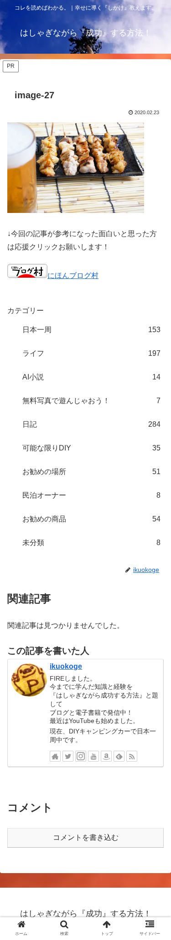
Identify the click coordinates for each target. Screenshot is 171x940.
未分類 (91, 542)
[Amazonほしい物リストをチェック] (106, 756)
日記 (91, 424)
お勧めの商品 (91, 519)
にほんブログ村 (72, 275)
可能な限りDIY (91, 448)
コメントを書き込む (86, 837)
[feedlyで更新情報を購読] (119, 756)
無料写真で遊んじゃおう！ (91, 400)
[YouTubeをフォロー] (93, 756)
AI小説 (91, 377)
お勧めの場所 (91, 471)
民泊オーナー (91, 495)
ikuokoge (66, 666)
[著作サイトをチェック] (55, 756)
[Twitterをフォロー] (67, 756)
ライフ (91, 353)
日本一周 (91, 330)
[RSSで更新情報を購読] (131, 756)
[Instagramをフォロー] (80, 756)
